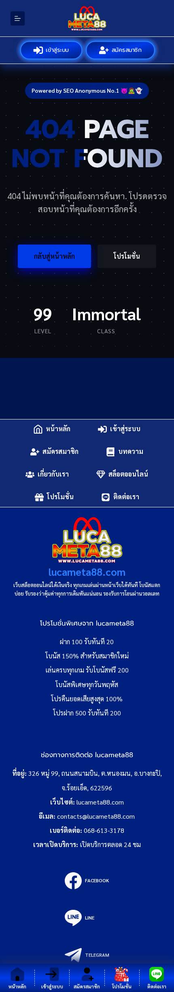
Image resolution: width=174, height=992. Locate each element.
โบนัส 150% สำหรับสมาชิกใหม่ (87, 655)
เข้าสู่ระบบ (57, 50)
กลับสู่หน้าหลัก (54, 256)
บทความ (130, 451)
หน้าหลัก (58, 429)
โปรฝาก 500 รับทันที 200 (87, 713)
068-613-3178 (104, 830)
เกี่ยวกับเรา (53, 474)
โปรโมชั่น (127, 256)
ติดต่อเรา (126, 497)
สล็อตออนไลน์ (128, 474)
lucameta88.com (87, 571)
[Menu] (18, 18)
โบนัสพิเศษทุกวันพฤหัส (86, 684)
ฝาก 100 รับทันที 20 (87, 641)
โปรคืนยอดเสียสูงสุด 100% (87, 698)
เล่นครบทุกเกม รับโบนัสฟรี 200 (87, 670)
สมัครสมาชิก (126, 50)
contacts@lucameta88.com (96, 816)
